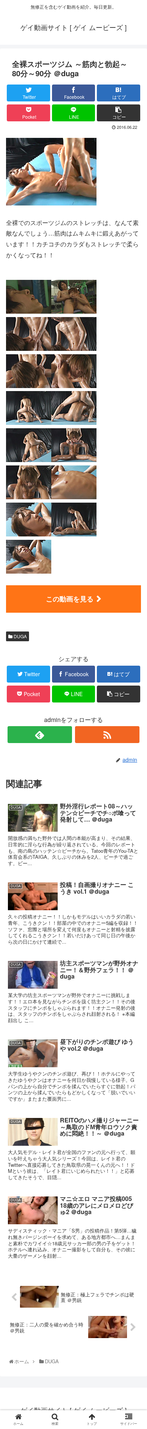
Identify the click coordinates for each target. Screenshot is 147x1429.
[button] (133, 940)
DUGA (19, 636)
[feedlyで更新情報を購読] (40, 734)
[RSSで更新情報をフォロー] (107, 734)
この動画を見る (69, 599)
